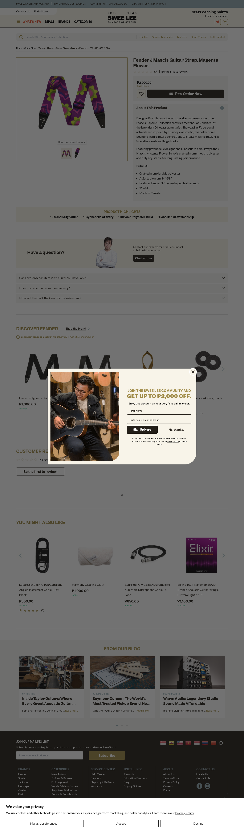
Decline (198, 823)
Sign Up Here (142, 430)
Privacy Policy (184, 813)
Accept (121, 823)
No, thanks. (176, 430)
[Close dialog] (193, 372)
